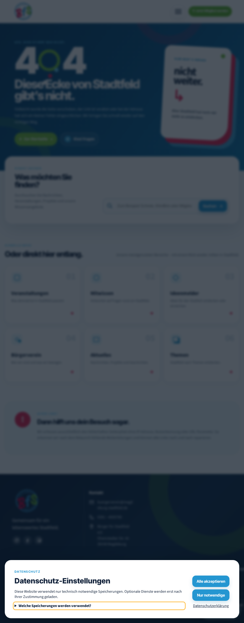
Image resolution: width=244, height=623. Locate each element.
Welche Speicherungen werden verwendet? (55, 605)
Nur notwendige (211, 595)
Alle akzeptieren (211, 581)
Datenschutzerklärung (211, 605)
